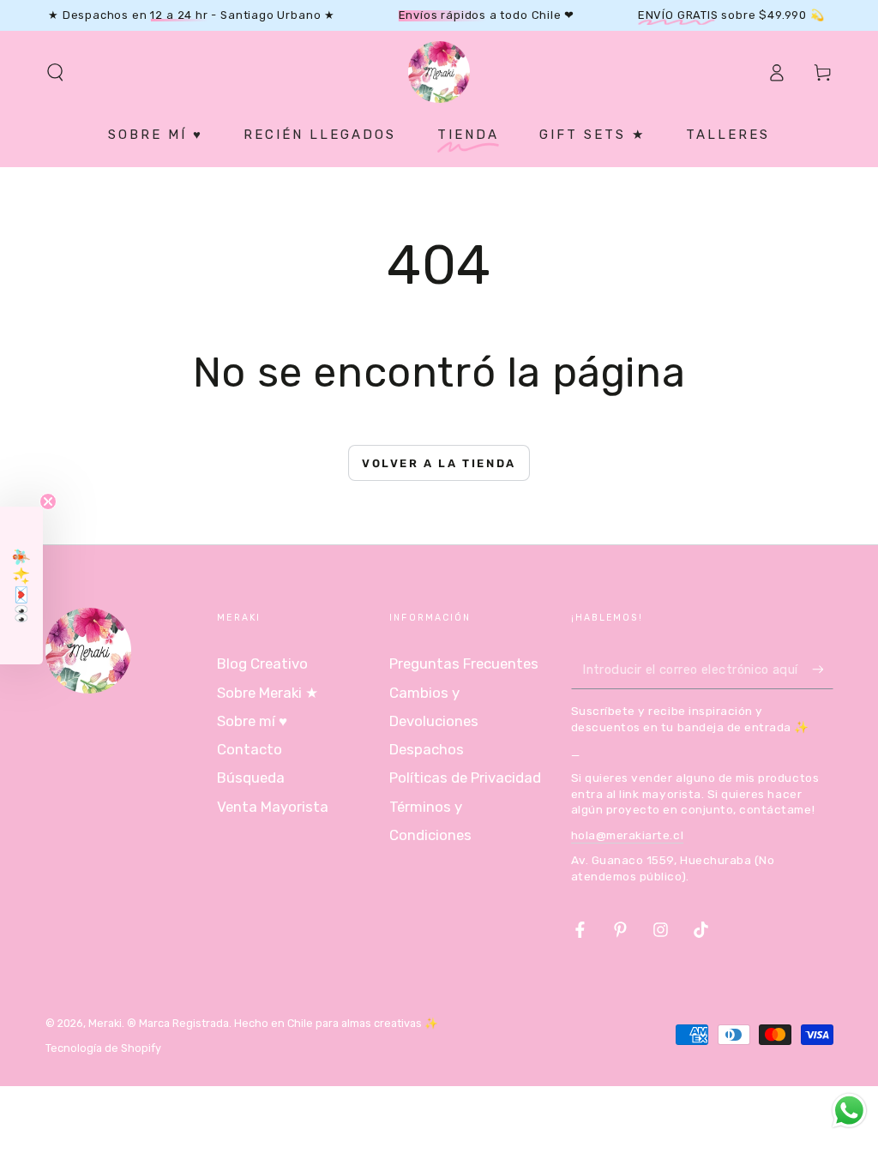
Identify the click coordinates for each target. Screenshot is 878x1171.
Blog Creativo (262, 663)
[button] (55, 72)
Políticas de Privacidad (465, 777)
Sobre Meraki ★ (267, 692)
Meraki (105, 1023)
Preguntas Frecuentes (463, 663)
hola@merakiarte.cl (627, 835)
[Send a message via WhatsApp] (849, 1110)
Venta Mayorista (272, 806)
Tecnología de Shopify (103, 1048)
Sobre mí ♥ (252, 721)
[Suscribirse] (822, 668)
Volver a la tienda (439, 463)
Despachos (426, 749)
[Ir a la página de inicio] (439, 72)
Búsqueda (251, 777)
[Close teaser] (48, 501)
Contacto (249, 749)
